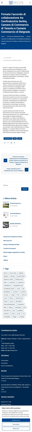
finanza (6, 301)
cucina (18, 288)
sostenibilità (7, 316)
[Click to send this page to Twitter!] (8, 142)
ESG (18, 295)
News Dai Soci (7, 240)
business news (19, 279)
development (7, 291)
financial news (19, 298)
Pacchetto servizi (6, 404)
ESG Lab (24, 295)
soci (24, 313)
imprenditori (19, 301)
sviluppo (15, 316)
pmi (14, 310)
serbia (19, 138)
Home (2, 36)
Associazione (4, 360)
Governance (4, 363)
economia (15, 291)
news (24, 307)
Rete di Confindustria (7, 366)
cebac (5, 282)
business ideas (21, 276)
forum (11, 301)
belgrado (21, 273)
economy (6, 295)
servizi (18, 313)
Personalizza (16, 424)
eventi (5, 298)
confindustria (8, 138)
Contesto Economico (9, 248)
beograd (6, 276)
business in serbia (8, 279)
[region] (16, 419)
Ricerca (6, 185)
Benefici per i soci (6, 402)
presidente (20, 310)
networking (18, 307)
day (23, 288)
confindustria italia (18, 285)
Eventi (5, 256)
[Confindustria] (16, 2)
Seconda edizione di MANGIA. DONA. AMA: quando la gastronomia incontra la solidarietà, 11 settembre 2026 (16, 213)
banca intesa (13, 273)
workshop (21, 316)
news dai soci (7, 310)
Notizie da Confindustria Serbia (15, 36)
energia (13, 295)
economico (23, 291)
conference (12, 282)
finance (11, 298)
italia (14, 138)
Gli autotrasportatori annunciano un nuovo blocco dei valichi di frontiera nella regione (16, 203)
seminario (6, 313)
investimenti (21, 304)
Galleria (5, 260)
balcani (6, 273)
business (12, 276)
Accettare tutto (16, 420)
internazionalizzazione (9, 304)
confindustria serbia (9, 288)
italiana (11, 307)
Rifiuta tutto (16, 428)
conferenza (21, 282)
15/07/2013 (8, 58)
